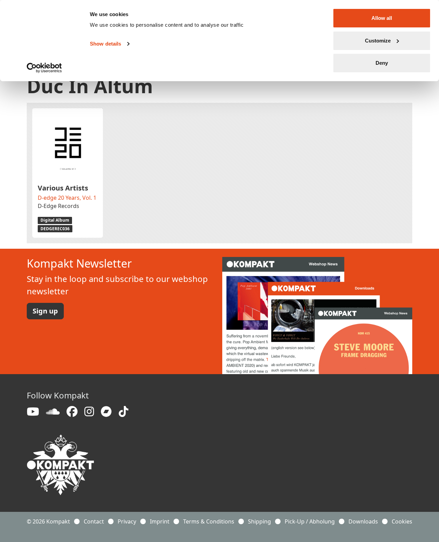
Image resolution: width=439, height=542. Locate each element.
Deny (382, 63)
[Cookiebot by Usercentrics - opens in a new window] (44, 68)
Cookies (402, 521)
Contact (94, 521)
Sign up (45, 311)
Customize (378, 41)
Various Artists (63, 188)
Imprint (159, 521)
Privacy (127, 521)
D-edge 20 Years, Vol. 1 (67, 197)
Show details (105, 44)
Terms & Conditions (208, 521)
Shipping (259, 521)
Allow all (381, 18)
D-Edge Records (58, 206)
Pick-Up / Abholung (310, 521)
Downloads (363, 521)
